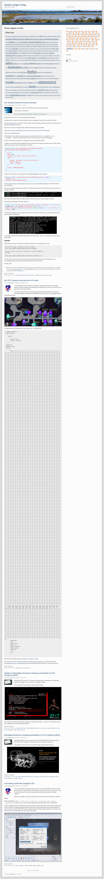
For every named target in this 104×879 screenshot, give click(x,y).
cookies (25, 58)
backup (51, 63)
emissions (29, 53)
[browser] (79, 32)
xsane (38, 95)
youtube (45, 36)
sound (46, 44)
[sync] (96, 44)
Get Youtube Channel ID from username (20, 103)
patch (21, 87)
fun (33, 53)
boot (22, 67)
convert (8, 44)
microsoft (37, 58)
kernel (84, 39)
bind (42, 55)
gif (54, 95)
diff (45, 67)
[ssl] (86, 44)
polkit (41, 87)
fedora (25, 72)
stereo (50, 44)
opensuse (8, 87)
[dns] (89, 34)
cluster (10, 48)
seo (17, 60)
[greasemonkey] (87, 37)
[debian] (73, 34)
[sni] (81, 44)
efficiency (35, 60)
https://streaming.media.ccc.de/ (38, 661)
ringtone (11, 58)
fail (22, 72)
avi (51, 42)
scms (22, 90)
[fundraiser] (93, 36)
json (30, 55)
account (52, 46)
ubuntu (7, 46)
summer (19, 55)
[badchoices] (96, 31)
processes (47, 60)
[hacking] (92, 37)
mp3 (55, 55)
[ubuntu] (84, 46)
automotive (53, 36)
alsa (49, 42)
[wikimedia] (82, 48)
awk (39, 55)
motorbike (37, 53)
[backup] (93, 31)
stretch (51, 90)
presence (8, 97)
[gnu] (78, 37)
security (48, 46)
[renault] (93, 43)
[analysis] (66, 31)
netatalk (30, 82)
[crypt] (66, 34)
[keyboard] (88, 39)
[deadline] (69, 34)
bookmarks (14, 67)
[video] (73, 48)
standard (47, 90)
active (56, 46)
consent (21, 58)
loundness (29, 44)
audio (46, 42)
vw (43, 42)
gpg (6, 51)
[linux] (92, 39)
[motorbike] (72, 41)
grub (46, 76)
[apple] (78, 31)
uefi (44, 92)
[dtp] (98, 34)
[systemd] (66, 46)
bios (7, 67)
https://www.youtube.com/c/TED (14, 123)
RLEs (19, 658)
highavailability (9, 78)
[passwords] (96, 41)
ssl (43, 90)
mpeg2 (37, 44)
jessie (24, 78)
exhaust (47, 39)
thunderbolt (25, 92)
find (44, 48)
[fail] (82, 36)
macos (47, 78)
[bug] (82, 32)
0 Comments (10, 666)
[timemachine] (79, 46)
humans (24, 46)
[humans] (95, 37)
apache (38, 63)
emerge (80, 36)
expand (41, 48)
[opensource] (88, 41)
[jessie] (76, 39)
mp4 (58, 55)
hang (48, 76)
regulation (13, 60)
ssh (53, 51)
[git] (69, 37)
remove (7, 90)
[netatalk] (80, 41)
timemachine (35, 92)
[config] (93, 32)
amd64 (26, 63)
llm (42, 78)
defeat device (19, 39)
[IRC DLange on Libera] (66, 60)
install (27, 46)
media (11, 42)
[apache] (74, 31)
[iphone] (66, 39)
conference (26, 55)
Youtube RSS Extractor (24, 136)
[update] (89, 46)
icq (56, 95)
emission (40, 39)
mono (33, 44)
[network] (84, 41)
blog (7, 48)
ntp (27, 51)
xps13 (34, 95)
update (35, 46)
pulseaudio (42, 44)
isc (53, 55)
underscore (51, 95)
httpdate (14, 51)
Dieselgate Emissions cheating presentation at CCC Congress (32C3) (32, 735)
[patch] (69, 43)
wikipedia (22, 95)
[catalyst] (85, 32)
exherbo (14, 72)
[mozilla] (76, 41)
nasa (42, 60)
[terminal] (70, 46)
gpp (29, 76)
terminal (14, 53)
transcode (55, 44)
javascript (19, 78)
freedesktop (47, 72)
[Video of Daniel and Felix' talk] (33, 703)
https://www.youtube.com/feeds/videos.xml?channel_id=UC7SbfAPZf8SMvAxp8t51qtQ (27, 183)
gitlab (53, 48)
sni (37, 90)
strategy (38, 42)
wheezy (8, 95)
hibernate (52, 76)
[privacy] (86, 43)
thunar (20, 92)
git (51, 48)
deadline (40, 67)
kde (27, 78)
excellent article (32, 740)
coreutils (15, 49)
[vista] (76, 48)
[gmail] (71, 37)
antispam (11, 46)
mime (50, 78)
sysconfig (8, 92)
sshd (40, 90)
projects (52, 60)
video (44, 275)
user (38, 36)
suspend (55, 90)
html (41, 95)
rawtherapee (56, 87)
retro (33, 55)
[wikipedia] (87, 48)
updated (32, 36)
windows (39, 46)
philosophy (26, 87)
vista (57, 92)
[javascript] (72, 39)
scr (15, 55)
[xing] (66, 50)
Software (11, 23)
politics (38, 87)
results (14, 90)
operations (13, 87)
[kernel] (82, 39)
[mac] (96, 39)
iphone (50, 55)
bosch (58, 36)
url (35, 36)
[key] (86, 39)
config (44, 55)
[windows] (91, 48)
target (17, 92)
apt (42, 63)
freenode (48, 48)
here (47, 721)
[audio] (86, 31)
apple (36, 55)
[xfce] (96, 48)
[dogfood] (92, 34)
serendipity (45, 95)
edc (35, 39)
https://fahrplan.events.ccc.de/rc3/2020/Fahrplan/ (16, 663)
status (11, 97)
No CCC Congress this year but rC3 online (21, 280)
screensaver (27, 90)
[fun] (91, 36)
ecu (32, 39)
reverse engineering (8, 778)
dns (47, 55)
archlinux (45, 63)
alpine (21, 63)
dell (44, 67)
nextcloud (35, 82)
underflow (47, 92)
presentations (45, 53)
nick (24, 51)
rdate (39, 51)
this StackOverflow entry (16, 269)
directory (37, 48)
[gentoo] (99, 36)
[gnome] (74, 37)
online (58, 95)
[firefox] (84, 36)
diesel (27, 39)
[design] (83, 34)
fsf (51, 72)
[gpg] (84, 37)
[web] (79, 48)
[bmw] (73, 32)
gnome (25, 76)
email (29, 58)
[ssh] (83, 44)
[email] (75, 36)
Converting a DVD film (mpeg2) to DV (19, 783)
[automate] (89, 31)
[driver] (95, 34)
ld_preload (31, 78)
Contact (18, 23)
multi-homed (18, 82)
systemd (13, 92)
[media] (98, 39)
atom (8, 36)
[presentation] (81, 43)
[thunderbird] (74, 46)
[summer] (92, 44)
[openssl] (92, 41)
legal (7, 42)
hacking (55, 39)
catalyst (9, 39)
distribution (49, 67)
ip (14, 78)
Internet (5, 273)
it (40, 60)
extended (18, 72)
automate (13, 36)
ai (19, 63)
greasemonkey (36, 76)
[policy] (75, 43)
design (32, 48)
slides (41, 685)
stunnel (56, 51)
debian (11, 44)
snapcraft (34, 90)
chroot (35, 67)
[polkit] (78, 43)
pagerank (49, 58)
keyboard (90, 39)
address (16, 63)
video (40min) (27, 685)
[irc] (70, 39)
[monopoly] (68, 41)
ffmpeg (17, 44)
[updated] (93, 46)
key (87, 39)
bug (26, 67)
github (23, 60)
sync (7, 53)
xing (29, 95)
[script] (96, 43)
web (40, 36)
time (30, 92)
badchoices (57, 63)
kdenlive (54, 790)
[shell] (78, 44)
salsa (46, 51)
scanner (19, 90)
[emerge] (78, 36)
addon (9, 63)
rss (29, 36)
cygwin (19, 46)
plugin (32, 86)
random (50, 87)
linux (25, 44)
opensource (47, 82)
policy (53, 58)
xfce (27, 95)
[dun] (67, 36)
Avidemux (56, 805)
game (16, 76)
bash (17, 36)
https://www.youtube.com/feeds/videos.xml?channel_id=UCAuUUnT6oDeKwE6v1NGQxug (27, 130)
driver (97, 34)
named (7, 58)
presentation (23, 42)
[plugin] (72, 43)
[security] (69, 44)
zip (21, 53)
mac (44, 78)
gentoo (20, 76)
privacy (8, 60)
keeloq (44, 46)
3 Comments (10, 273)
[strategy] (88, 44)
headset (22, 44)
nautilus (25, 82)
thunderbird (76, 46)
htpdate (10, 51)
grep (43, 76)
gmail (33, 58)
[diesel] (86, 34)
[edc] (72, 36)
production (45, 87)
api (6, 36)
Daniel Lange (11, 105)
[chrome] (89, 32)
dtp (10, 72)
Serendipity (11, 874)
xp (32, 95)
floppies (31, 658)
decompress (27, 48)
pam (17, 87)
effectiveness (28, 60)
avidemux (55, 42)
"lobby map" (29, 328)
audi (49, 36)
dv (14, 44)
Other (5, 666)
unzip (18, 53)
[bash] (69, 32)
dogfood (54, 67)
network (21, 51)
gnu (57, 49)
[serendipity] (74, 44)
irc (17, 51)
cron (19, 48)
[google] (80, 37)
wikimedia (14, 95)
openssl (30, 51)
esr (39, 60)
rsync (42, 51)
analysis (32, 63)
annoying (16, 58)
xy (59, 60)
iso (15, 78)
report (11, 90)
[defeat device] (78, 34)
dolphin (8, 72)
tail (10, 53)
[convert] (96, 32)
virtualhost (52, 92)
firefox (32, 72)
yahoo (19, 60)
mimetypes (55, 78)
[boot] (76, 32)
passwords (35, 51)
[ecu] (70, 36)
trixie (41, 92)
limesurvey (38, 78)
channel (21, 36)
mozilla (10, 82)
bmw (24, 53)
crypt (22, 48)
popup (57, 58)
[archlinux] (82, 31)
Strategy (6, 726)
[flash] (88, 36)
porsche (16, 42)
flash (42, 72)
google (26, 36)
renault (31, 42)
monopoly (43, 58)
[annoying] (71, 31)
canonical (30, 67)
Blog (5, 23)
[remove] (89, 43)
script (31, 46)
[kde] (80, 39)
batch (15, 46)
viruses (56, 60)
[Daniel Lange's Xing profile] (67, 59)
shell (51, 51)
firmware (39, 72)
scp (49, 51)
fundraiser (10, 76)
